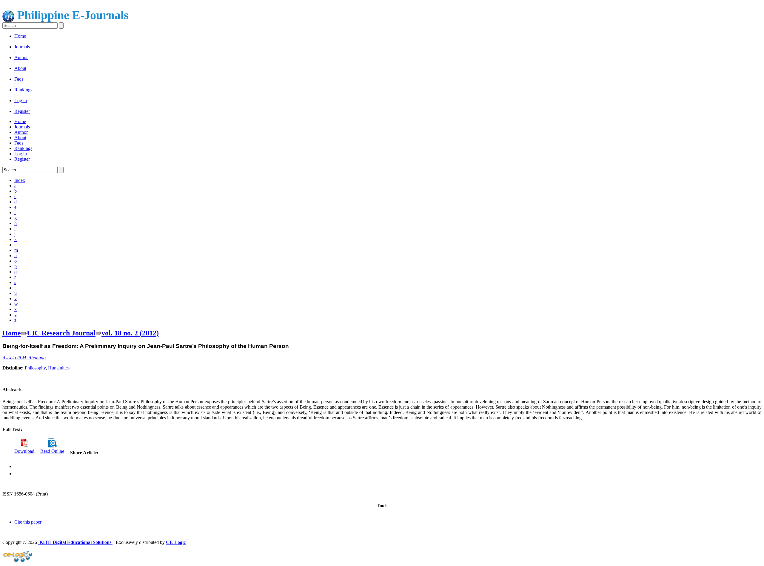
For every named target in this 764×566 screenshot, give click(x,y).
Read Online (52, 451)
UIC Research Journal (61, 333)
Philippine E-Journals (71, 15)
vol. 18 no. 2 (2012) (130, 333)
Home (20, 36)
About (20, 68)
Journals (22, 46)
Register (22, 111)
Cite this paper (27, 521)
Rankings (23, 89)
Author (21, 57)
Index (19, 180)
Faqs (18, 79)
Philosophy (35, 367)
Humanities (59, 367)
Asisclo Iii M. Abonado (24, 357)
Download (24, 451)
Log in (20, 100)
